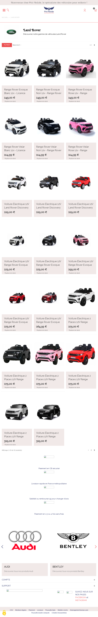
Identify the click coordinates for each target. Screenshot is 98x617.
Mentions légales (20, 610)
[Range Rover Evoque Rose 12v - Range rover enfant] (81, 68)
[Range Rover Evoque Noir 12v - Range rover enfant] (49, 68)
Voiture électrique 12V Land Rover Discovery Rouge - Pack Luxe (80, 208)
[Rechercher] (8, 10)
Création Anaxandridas (59, 613)
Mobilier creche (63, 610)
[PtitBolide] (49, 10)
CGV (11, 610)
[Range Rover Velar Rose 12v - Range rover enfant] (81, 125)
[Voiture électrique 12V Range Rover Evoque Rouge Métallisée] (49, 297)
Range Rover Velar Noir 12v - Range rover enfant (48, 150)
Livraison (40, 610)
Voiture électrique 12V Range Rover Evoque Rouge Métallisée (48, 322)
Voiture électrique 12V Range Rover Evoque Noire (48, 265)
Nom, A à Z (16, 45)
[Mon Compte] (89, 10)
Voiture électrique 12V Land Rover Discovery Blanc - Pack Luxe (16, 208)
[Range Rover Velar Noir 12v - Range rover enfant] (49, 125)
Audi (7, 567)
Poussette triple (50, 610)
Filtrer (7, 45)
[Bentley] (73, 540)
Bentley (58, 567)
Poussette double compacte (40, 613)
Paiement (32, 610)
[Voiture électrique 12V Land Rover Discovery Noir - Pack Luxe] (49, 182)
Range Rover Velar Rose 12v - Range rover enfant (78, 150)
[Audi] (25, 540)
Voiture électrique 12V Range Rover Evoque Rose (80, 265)
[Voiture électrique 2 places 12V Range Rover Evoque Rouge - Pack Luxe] (81, 354)
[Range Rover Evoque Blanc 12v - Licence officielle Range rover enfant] (17, 68)
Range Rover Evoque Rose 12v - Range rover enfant (80, 93)
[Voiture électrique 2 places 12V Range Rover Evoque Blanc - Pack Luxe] (81, 297)
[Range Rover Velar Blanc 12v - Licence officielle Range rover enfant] (17, 125)
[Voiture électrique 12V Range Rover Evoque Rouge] (17, 297)
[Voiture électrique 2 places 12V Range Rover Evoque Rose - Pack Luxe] (49, 354)
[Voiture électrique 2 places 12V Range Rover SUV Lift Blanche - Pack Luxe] (17, 411)
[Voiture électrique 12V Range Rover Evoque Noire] (49, 240)
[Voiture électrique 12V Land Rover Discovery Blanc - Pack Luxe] (17, 182)
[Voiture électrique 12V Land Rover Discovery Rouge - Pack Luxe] (81, 182)
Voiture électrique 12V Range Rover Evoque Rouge (16, 322)
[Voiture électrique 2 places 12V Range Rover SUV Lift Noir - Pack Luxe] (49, 411)
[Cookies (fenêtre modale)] (4, 613)
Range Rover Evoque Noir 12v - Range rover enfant (48, 93)
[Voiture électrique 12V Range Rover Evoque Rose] (81, 240)
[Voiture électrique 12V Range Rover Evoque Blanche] (17, 240)
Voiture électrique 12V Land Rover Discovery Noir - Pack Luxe (48, 208)
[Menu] (4, 10)
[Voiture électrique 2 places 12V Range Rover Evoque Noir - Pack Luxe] (17, 354)
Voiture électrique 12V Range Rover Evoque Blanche (16, 265)
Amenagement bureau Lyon (79, 610)
